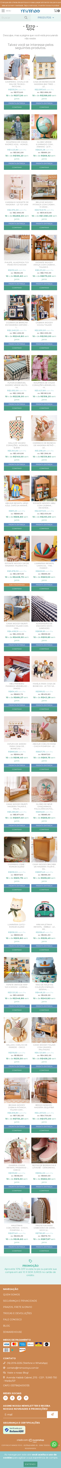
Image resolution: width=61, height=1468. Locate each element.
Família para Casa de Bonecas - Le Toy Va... (44, 685)
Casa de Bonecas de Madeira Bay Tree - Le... (44, 84)
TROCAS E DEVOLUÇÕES (17, 1313)
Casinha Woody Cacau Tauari (44, 323)
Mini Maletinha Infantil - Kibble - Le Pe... (44, 926)
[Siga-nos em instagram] (5, 1398)
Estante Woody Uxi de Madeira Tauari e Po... (17, 564)
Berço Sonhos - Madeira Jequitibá (44, 1106)
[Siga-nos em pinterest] (26, 1398)
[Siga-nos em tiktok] (19, 1398)
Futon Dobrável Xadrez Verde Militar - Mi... (17, 385)
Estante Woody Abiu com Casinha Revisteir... (44, 505)
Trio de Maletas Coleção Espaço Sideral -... (44, 987)
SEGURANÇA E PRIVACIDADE (20, 1300)
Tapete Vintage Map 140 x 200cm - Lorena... (17, 986)
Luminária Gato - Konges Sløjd (17, 925)
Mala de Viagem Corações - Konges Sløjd (17, 445)
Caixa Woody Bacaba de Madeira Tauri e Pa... (44, 866)
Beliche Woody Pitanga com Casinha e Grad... (44, 204)
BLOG (6, 1325)
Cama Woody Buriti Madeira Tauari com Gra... (17, 625)
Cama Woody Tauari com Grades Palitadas (44, 1047)
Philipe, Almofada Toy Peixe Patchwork (17, 263)
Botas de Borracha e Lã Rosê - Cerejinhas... (44, 1166)
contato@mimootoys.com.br (23, 1367)
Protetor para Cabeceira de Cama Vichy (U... (44, 1227)
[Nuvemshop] (30, 1442)
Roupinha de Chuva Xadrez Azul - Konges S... (17, 144)
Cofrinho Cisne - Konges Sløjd (17, 865)
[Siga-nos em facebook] (12, 1398)
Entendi (30, 1464)
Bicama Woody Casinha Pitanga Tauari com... (17, 1107)
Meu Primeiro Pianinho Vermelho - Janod (17, 686)
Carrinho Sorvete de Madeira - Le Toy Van (17, 203)
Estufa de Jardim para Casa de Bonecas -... (17, 746)
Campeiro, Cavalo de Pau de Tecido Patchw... (16, 84)
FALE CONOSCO (12, 1319)
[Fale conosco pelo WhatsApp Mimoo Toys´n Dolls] (54, 1444)
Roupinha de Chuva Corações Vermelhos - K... (44, 385)
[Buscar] (26, 17)
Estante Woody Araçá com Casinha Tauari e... (44, 264)
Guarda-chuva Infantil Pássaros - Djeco (17, 1167)
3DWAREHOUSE (12, 1332)
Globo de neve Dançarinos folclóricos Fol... (44, 806)
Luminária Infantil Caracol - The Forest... (44, 565)
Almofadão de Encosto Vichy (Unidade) (44, 625)
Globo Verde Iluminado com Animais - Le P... (44, 144)
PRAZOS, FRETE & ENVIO (17, 1307)
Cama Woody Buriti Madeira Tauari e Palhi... (17, 806)
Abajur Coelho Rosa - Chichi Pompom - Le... (44, 745)
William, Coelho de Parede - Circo (16, 1046)
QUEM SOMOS (11, 1294)
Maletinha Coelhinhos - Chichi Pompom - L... (17, 1227)
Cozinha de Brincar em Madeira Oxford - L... (16, 324)
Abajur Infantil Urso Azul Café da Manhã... (17, 504)
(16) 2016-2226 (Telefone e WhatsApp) (27, 1363)
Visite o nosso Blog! (17, 1372)
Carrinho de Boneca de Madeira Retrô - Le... (44, 445)
